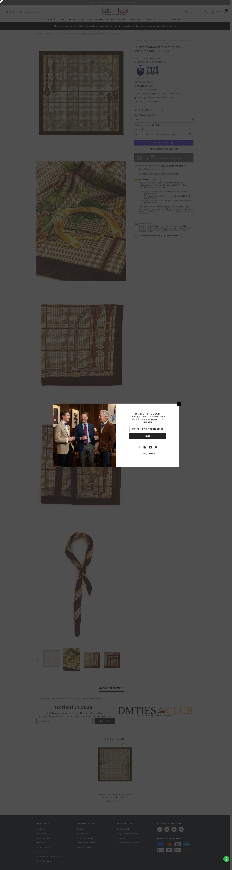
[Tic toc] (150, 447)
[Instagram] (145, 447)
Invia (147, 436)
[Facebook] (139, 447)
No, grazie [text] (149, 453)
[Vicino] (179, 404)
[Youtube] (156, 447)
